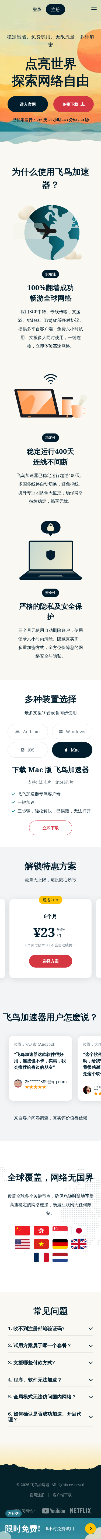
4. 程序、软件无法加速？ (35, 1379)
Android (31, 732)
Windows (75, 732)
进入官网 (28, 104)
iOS (30, 750)
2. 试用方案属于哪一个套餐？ (40, 1345)
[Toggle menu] (94, 9)
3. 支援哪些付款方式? (31, 1362)
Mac (75, 750)
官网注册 (37, 1494)
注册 (55, 9)
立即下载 (51, 827)
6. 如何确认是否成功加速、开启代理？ (44, 1416)
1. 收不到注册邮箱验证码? (36, 1328)
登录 (37, 9)
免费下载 (71, 104)
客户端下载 (62, 1494)
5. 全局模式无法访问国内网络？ (42, 1396)
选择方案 (51, 961)
